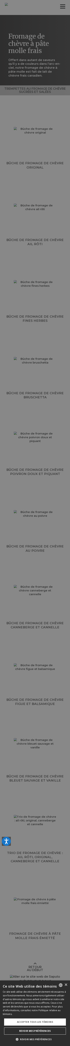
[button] (35, 1039)
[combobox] (61, 985)
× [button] (65, 984)
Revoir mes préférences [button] (35, 1031)
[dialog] (35, 1013)
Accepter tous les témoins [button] (35, 1022)
